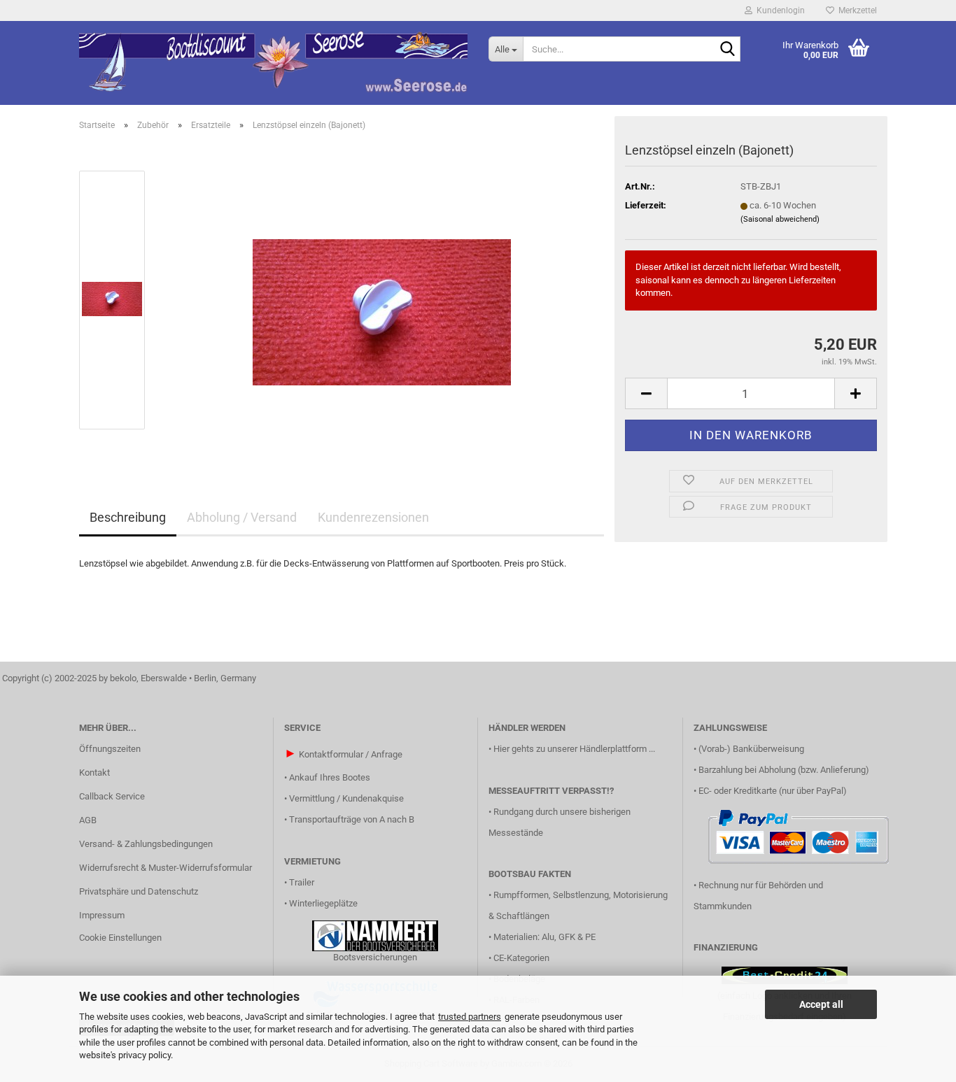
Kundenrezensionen (373, 517)
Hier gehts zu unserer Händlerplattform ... (574, 748)
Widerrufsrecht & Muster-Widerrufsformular (165, 867)
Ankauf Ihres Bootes (329, 777)
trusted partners (469, 1016)
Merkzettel (855, 10)
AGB (88, 820)
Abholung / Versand (242, 517)
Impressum (102, 915)
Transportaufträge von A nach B (351, 819)
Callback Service (112, 796)
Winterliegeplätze (323, 903)
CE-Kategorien (521, 958)
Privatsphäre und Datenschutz (138, 891)
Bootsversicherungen (375, 957)
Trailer (301, 882)
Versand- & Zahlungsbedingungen (146, 844)
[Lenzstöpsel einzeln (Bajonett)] (382, 299)
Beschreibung (128, 517)
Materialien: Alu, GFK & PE (544, 937)
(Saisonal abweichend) (780, 219)
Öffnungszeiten (110, 748)
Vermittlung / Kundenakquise (346, 798)
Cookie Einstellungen (120, 937)
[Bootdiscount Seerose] (273, 63)
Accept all (821, 1004)
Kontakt (94, 772)
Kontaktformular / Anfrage (350, 754)
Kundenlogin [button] (778, 10)
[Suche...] (727, 49)
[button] (646, 393)
